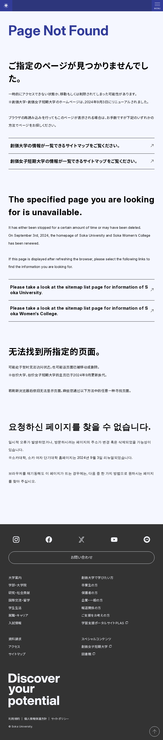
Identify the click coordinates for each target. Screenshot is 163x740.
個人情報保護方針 (35, 718)
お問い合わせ (81, 557)
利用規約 (14, 718)
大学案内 (15, 578)
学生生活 (15, 608)
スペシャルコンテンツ (96, 639)
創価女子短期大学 (95, 647)
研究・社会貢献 (19, 593)
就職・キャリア (18, 615)
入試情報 (15, 623)
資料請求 (15, 639)
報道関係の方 (91, 608)
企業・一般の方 (92, 600)
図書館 (86, 654)
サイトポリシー (60, 718)
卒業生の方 (90, 585)
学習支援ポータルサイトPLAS (103, 623)
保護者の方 (90, 593)
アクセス (14, 647)
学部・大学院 (17, 585)
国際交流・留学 (19, 600)
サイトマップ (17, 654)
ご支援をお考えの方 (96, 615)
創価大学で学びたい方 (98, 578)
